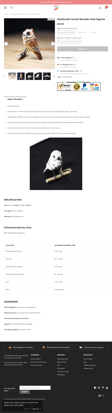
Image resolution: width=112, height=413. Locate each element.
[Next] (53, 44)
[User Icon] (100, 8)
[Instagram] (98, 387)
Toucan (93, 32)
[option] (29, 43)
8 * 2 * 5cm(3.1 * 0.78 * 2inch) (69, 42)
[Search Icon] (14, 8)
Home (6, 14)
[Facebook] (94, 387)
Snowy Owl (82, 32)
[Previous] (6, 44)
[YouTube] (106, 387)
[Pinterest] (102, 387)
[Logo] (56, 8)
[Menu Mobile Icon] (5, 7)
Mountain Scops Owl (66, 32)
